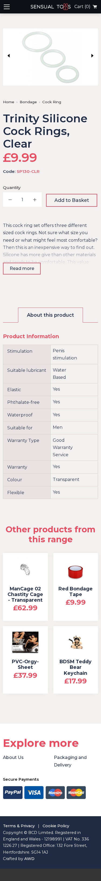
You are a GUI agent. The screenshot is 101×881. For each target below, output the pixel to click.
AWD (29, 858)
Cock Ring (51, 102)
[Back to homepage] (61, 6)
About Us (13, 757)
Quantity (11, 187)
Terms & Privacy (19, 825)
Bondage (28, 102)
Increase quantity (34, 199)
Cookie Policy (56, 825)
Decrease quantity (10, 199)
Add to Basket (71, 200)
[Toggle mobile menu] (6, 6)
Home (8, 102)
